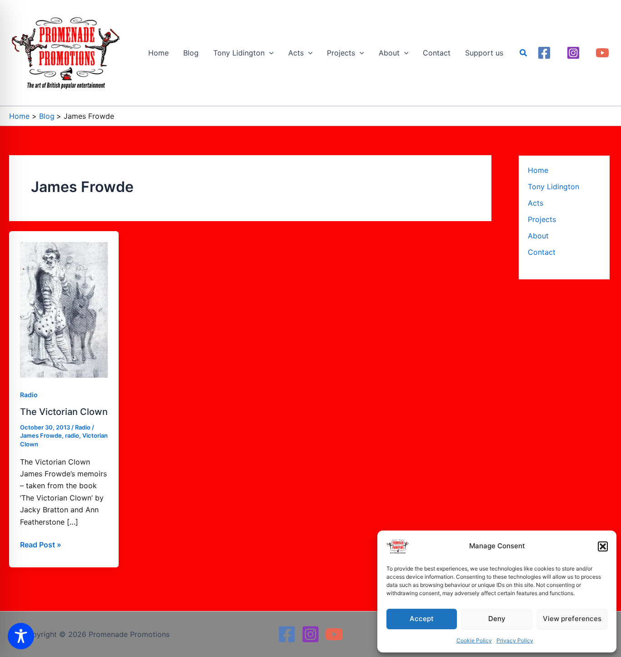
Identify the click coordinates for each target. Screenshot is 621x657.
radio (72, 435)
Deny (497, 618)
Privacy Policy (514, 640)
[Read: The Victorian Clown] (64, 308)
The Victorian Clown (64, 411)
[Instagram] (573, 53)
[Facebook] (544, 53)
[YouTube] (602, 53)
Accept (422, 618)
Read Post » (40, 544)
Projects (542, 219)
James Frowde (41, 435)
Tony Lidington (553, 186)
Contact (542, 252)
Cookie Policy (474, 640)
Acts (535, 202)
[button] (602, 546)
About (538, 235)
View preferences (572, 618)
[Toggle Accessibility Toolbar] (21, 636)
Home (538, 170)
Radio (29, 395)
